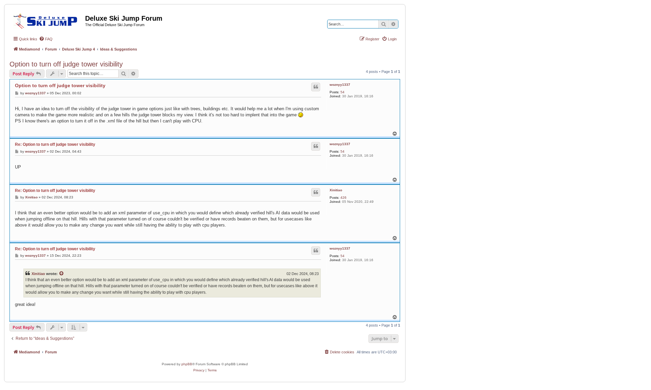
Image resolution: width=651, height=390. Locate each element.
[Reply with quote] (315, 87)
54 (342, 92)
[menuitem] (46, 39)
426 (343, 197)
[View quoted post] (62, 274)
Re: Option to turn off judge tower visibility (55, 144)
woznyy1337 (340, 84)
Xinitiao (336, 190)
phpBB (186, 364)
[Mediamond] (47, 20)
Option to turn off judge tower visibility (66, 64)
